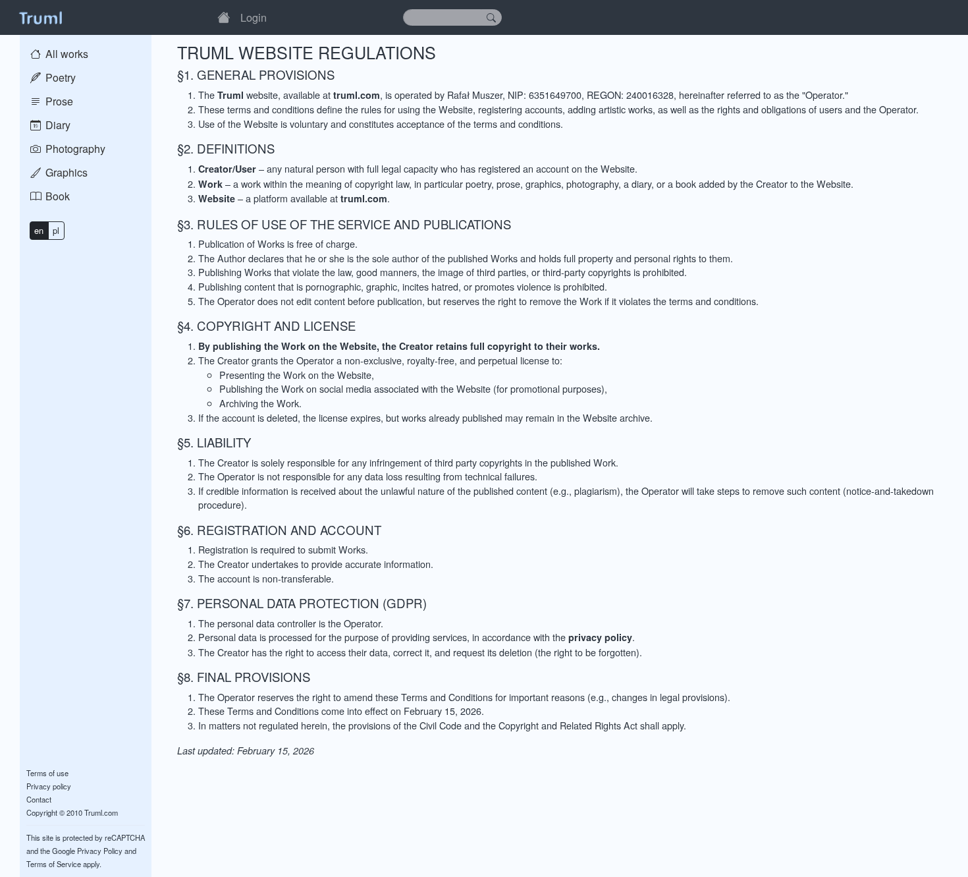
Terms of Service (53, 864)
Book (56, 196)
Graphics (65, 172)
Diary (56, 124)
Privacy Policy (99, 850)
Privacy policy (48, 786)
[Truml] (40, 17)
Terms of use (47, 773)
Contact (38, 799)
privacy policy (600, 637)
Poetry (59, 77)
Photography (74, 148)
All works (65, 53)
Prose (58, 101)
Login (253, 17)
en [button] (38, 230)
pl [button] (56, 230)
